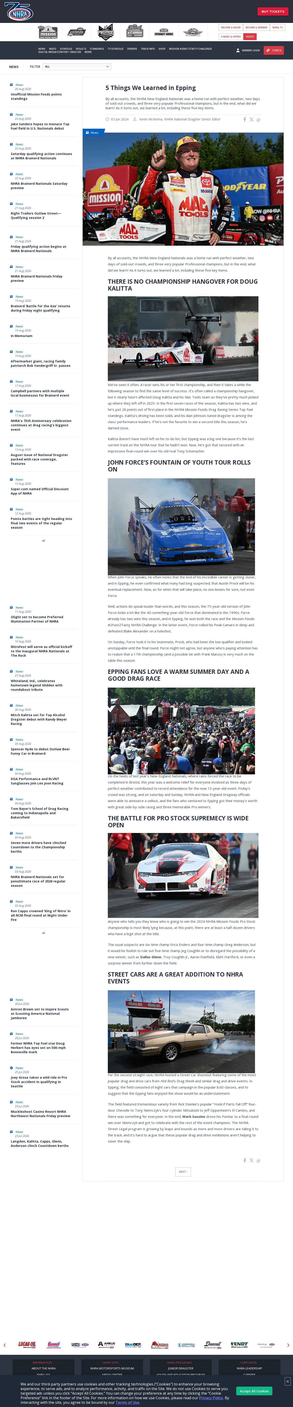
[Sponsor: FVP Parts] (266, 1345)
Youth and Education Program (181, 1375)
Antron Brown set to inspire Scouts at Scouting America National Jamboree (40, 1013)
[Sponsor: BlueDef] (106, 1345)
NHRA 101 (43, 1375)
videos (250, 36)
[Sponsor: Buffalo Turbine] (133, 1345)
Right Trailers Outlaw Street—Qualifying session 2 (36, 215)
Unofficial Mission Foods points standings (36, 96)
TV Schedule (116, 48)
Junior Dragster (180, 1368)
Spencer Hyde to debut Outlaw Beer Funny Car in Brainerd (40, 751)
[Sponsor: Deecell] (186, 1345)
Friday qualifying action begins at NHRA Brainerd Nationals (38, 248)
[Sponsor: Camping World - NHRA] (53, 1345)
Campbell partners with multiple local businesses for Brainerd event (40, 393)
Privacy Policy (211, 1397)
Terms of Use (127, 1402)
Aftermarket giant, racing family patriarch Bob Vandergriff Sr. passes (41, 363)
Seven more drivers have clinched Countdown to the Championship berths (38, 847)
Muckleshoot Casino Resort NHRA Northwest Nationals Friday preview (40, 1113)
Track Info (148, 48)
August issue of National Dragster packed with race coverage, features (39, 459)
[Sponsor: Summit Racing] (27, 1345)
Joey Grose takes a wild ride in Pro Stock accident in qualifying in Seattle (39, 1081)
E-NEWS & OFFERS (231, 36)
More (88, 52)
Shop (162, 48)
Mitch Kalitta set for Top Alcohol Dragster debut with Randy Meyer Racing (39, 719)
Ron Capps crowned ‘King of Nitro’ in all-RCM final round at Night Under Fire (41, 915)
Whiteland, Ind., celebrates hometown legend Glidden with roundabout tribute (36, 685)
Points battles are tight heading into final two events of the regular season (41, 523)
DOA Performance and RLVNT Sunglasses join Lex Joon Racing (37, 781)
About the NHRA (44, 1368)
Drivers (132, 48)
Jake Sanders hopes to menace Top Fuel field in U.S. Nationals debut (40, 126)
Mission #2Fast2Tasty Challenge (190, 48)
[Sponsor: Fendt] (213, 1345)
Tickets (276, 50)
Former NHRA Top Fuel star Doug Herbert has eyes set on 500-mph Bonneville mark (38, 1047)
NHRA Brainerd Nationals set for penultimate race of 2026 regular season (38, 881)
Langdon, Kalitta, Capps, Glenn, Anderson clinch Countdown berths (40, 1143)
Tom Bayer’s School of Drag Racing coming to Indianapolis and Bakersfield (39, 812)
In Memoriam (22, 336)
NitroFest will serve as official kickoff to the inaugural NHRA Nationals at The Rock (41, 651)
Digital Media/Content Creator (59, 52)
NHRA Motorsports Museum (112, 1368)
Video (52, 48)
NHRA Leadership (249, 1368)
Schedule (66, 48)
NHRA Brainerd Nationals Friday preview (36, 278)
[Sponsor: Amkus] (80, 1345)
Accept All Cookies (254, 1391)
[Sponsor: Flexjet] (239, 1345)
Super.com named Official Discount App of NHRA (40, 491)
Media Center (112, 1375)
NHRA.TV (277, 27)
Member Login (251, 50)
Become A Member (256, 27)
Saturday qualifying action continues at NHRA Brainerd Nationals (41, 156)
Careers (249, 1375)
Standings (97, 48)
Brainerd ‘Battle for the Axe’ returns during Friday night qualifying (40, 308)
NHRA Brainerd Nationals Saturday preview (39, 185)
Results (81, 48)
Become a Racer (231, 27)
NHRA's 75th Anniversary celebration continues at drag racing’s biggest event (41, 425)
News (41, 48)
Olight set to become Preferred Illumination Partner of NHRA (37, 619)
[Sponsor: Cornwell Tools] (159, 1345)
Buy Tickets (273, 11)
